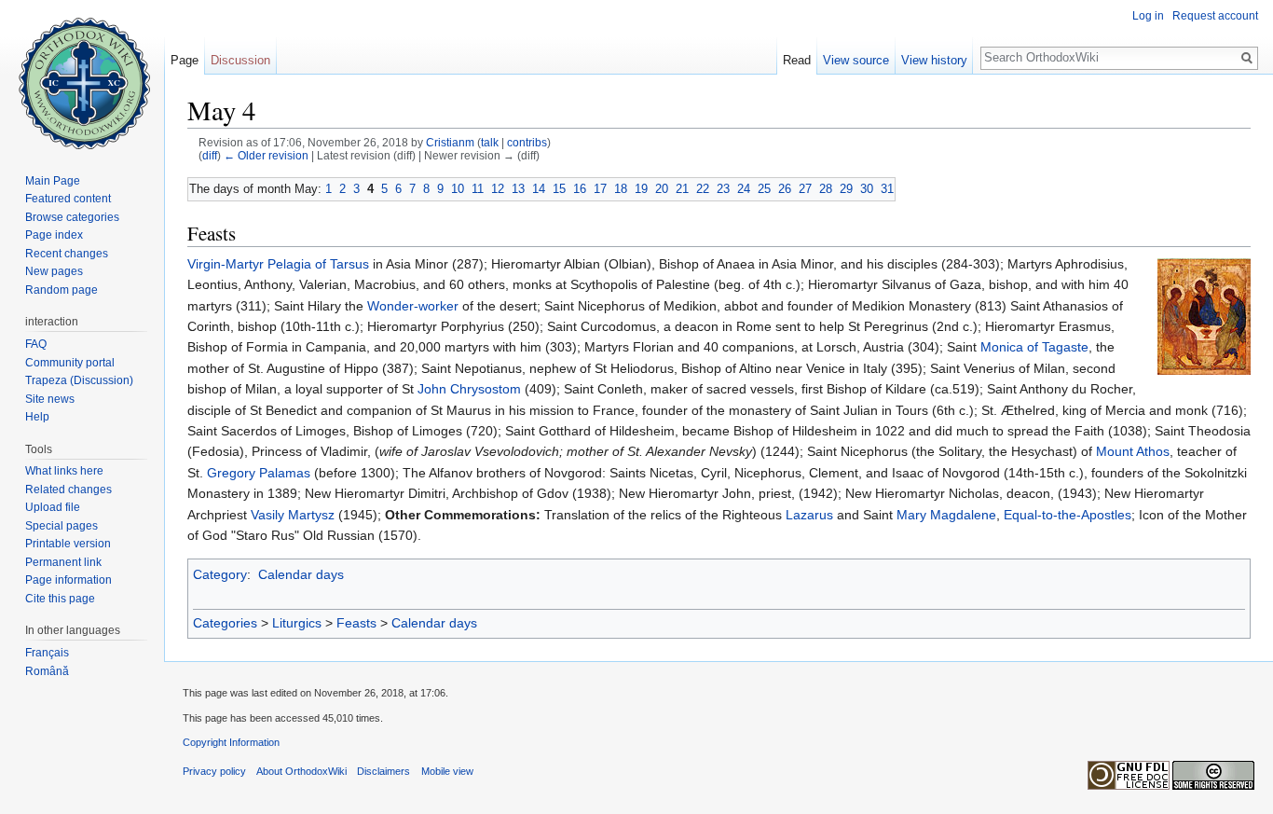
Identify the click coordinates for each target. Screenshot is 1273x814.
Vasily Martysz (293, 514)
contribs (527, 142)
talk (490, 142)
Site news (50, 399)
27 (805, 189)
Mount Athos (1133, 451)
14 (538, 189)
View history (934, 60)
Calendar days (301, 574)
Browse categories (72, 217)
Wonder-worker (413, 305)
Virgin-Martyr (225, 263)
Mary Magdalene (946, 514)
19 (641, 189)
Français (47, 652)
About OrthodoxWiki (301, 771)
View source (856, 60)
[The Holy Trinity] (1204, 315)
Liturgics (297, 622)
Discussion (240, 60)
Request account (1215, 15)
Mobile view (447, 771)
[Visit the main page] (82, 74)
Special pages (61, 525)
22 (702, 189)
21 (682, 189)
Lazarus (809, 514)
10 (457, 189)
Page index (54, 234)
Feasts (356, 622)
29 (846, 189)
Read (797, 60)
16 (579, 189)
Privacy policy (214, 771)
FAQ (36, 344)
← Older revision (266, 155)
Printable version (68, 543)
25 (764, 189)
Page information (68, 579)
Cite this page (60, 598)
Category (220, 574)
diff (209, 155)
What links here (64, 470)
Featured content (68, 198)
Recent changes (66, 253)
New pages (54, 271)
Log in (1148, 15)
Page (184, 60)
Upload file (52, 507)
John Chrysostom (469, 388)
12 (497, 189)
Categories (225, 622)
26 (784, 189)
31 (887, 189)
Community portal (70, 362)
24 (743, 189)
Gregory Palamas (258, 472)
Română (47, 671)
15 (559, 189)
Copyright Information (231, 742)
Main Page (52, 180)
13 (518, 189)
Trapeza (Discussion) (79, 380)
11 (478, 189)
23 (723, 189)
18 (620, 189)
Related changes (68, 489)
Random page (61, 290)
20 (661, 189)
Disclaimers (383, 771)
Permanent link (63, 562)
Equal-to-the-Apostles (1067, 514)
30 (866, 189)
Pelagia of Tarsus (318, 263)
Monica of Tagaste (1034, 346)
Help (37, 416)
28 (825, 189)
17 (600, 189)
